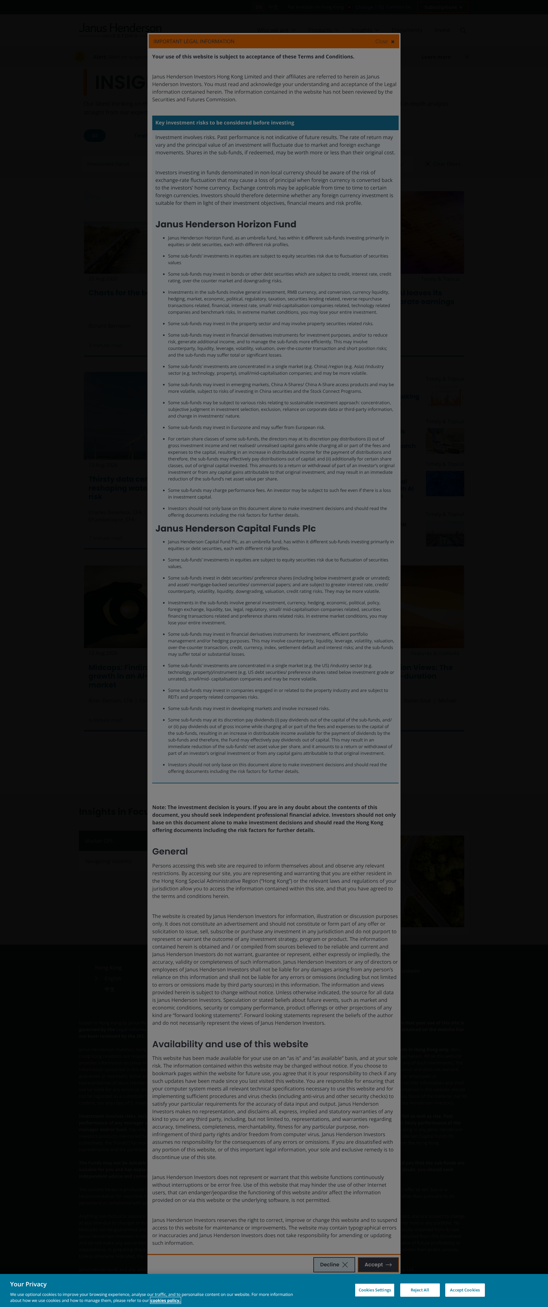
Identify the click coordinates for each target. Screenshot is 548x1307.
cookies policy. (165, 1300)
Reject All (420, 1290)
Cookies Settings (375, 1290)
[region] (274, 1290)
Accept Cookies (465, 1290)
